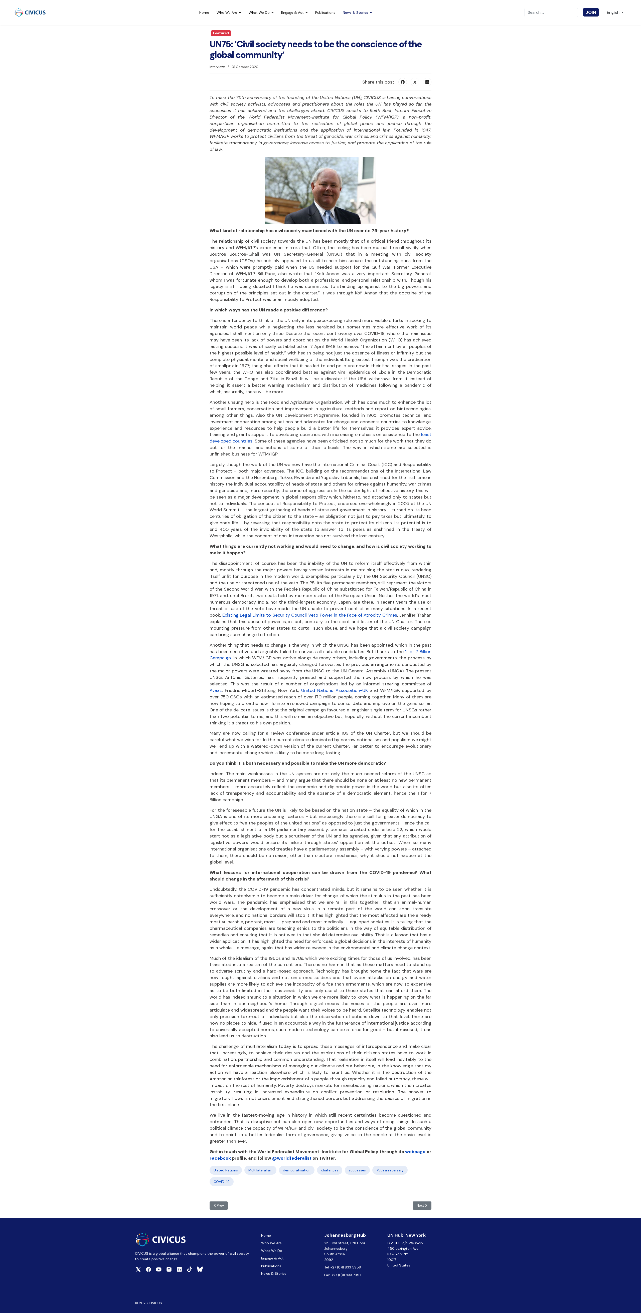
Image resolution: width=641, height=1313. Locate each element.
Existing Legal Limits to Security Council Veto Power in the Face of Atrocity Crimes (309, 615)
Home (204, 12)
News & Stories (355, 12)
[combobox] (551, 12)
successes (357, 1170)
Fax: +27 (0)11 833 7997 (342, 1275)
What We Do (259, 12)
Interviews (218, 67)
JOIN (591, 12)
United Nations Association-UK (334, 690)
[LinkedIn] (427, 82)
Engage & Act (292, 12)
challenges (329, 1170)
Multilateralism (260, 1170)
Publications (325, 12)
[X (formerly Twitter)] (415, 82)
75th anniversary (390, 1170)
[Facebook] (402, 82)
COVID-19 (222, 1181)
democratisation (296, 1170)
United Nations (226, 1170)
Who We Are (227, 12)
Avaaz (216, 690)
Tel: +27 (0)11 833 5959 (343, 1267)
